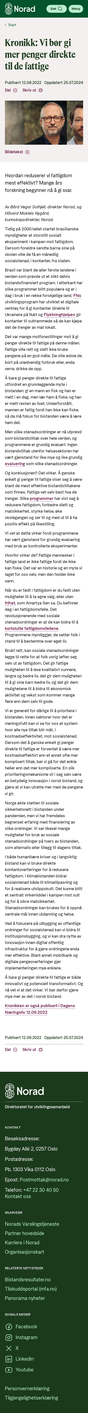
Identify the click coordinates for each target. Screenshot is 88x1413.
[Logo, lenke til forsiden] (20, 9)
